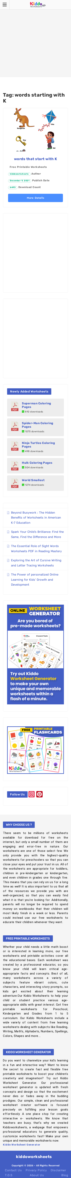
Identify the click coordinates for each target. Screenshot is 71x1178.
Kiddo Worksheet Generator (21, 1144)
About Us (37, 1175)
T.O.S (8, 1175)
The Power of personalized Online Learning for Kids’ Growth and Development (34, 579)
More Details (35, 197)
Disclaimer (58, 1170)
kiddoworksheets (19, 174)
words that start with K (35, 159)
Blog (64, 1175)
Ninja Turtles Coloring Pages (38, 444)
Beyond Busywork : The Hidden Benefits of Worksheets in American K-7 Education (36, 517)
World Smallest (33, 480)
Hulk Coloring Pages (37, 463)
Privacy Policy (36, 1170)
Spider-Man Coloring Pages (37, 424)
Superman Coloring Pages (36, 405)
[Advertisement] (35, 38)
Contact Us (13, 1170)
